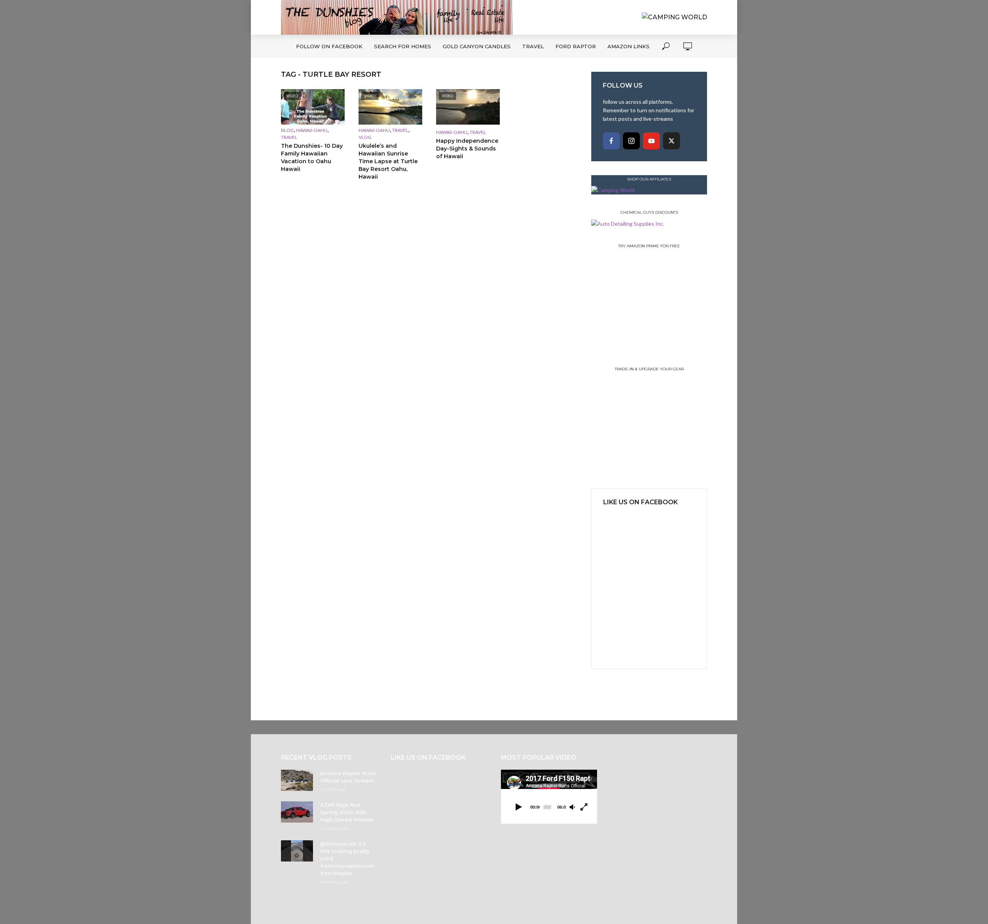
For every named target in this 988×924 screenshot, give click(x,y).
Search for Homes (402, 46)
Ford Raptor (575, 46)
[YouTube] (651, 140)
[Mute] (572, 807)
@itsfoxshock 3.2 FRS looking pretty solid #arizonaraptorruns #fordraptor (347, 858)
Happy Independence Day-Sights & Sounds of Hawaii (467, 148)
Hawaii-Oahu (311, 130)
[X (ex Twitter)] (671, 140)
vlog (365, 137)
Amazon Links (628, 46)
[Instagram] (631, 140)
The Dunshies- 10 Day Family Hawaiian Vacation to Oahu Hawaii (312, 157)
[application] (549, 797)
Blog (287, 130)
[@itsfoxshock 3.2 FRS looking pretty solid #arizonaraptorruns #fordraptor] (297, 850)
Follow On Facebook (329, 46)
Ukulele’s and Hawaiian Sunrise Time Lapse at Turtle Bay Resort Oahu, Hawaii (388, 161)
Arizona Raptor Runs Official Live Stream (348, 777)
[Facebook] (611, 140)
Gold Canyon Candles (477, 46)
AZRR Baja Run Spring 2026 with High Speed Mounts (347, 812)
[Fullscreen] (584, 807)
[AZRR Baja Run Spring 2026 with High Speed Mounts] (297, 812)
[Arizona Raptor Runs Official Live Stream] (297, 780)
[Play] (519, 807)
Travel (533, 46)
